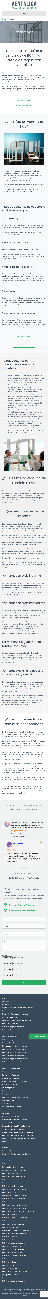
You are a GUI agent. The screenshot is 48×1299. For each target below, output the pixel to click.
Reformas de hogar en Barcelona (14, 1205)
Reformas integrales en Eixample (14, 1052)
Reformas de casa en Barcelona (13, 1199)
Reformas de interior (9, 1237)
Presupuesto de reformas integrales (15, 1046)
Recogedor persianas (9, 1094)
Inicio (4, 19)
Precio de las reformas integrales (14, 1043)
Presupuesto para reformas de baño (15, 1170)
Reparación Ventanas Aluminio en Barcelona (18, 1008)
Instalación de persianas (10, 1078)
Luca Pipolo (18, 843)
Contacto (5, 1001)
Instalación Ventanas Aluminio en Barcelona (17, 1132)
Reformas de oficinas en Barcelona (14, 1218)
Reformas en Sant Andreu (11, 1259)
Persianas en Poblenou (10, 1075)
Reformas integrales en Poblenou (14, 1055)
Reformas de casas (9, 1192)
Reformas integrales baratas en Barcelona (17, 1062)
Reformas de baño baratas (11, 1173)
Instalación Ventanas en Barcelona (14, 1120)
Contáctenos (39, 1036)
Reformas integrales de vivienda (13, 1040)
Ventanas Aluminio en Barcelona (13, 1129)
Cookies (34, 1294)
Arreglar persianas (8, 1100)
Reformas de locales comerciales (14, 1208)
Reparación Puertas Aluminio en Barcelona (17, 1020)
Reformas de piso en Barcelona (13, 1224)
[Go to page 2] (22, 867)
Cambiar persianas (9, 1103)
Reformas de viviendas (10, 1227)
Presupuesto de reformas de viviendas (15, 1230)
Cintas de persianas (9, 1088)
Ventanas (5, 1004)
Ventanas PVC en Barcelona (12, 1123)
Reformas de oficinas (9, 1214)
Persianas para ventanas (11, 1069)
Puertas (5, 1148)
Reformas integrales (9, 1036)
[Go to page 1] (20, 867)
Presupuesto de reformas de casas (14, 1195)
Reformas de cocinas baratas (12, 1186)
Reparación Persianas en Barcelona (15, 1014)
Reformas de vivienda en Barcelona (14, 1233)
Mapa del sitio (7, 1030)
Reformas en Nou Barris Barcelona (14, 1252)
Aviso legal (24, 1296)
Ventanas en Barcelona (10, 1116)
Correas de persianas (10, 1091)
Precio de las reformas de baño (13, 1167)
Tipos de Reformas (9, 1161)
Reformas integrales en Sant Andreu (15, 1059)
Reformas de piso (8, 1221)
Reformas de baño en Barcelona (13, 1176)
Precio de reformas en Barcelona (14, 1278)
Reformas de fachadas (10, 1268)
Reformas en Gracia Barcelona (13, 1249)
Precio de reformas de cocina (12, 1183)
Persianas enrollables (9, 1084)
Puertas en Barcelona (10, 1017)
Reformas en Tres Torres (11, 1265)
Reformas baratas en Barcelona (13, 1243)
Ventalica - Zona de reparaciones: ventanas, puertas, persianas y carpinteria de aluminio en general (27, 825)
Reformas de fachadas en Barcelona (15, 1271)
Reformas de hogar (9, 1202)
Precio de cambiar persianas (12, 1107)
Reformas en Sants (9, 1262)
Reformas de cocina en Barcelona (14, 1189)
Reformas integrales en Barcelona (14, 1027)
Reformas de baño (8, 1164)
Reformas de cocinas (9, 1180)
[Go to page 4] (25, 867)
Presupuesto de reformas (11, 1275)
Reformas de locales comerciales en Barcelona (18, 1211)
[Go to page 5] (27, 867)
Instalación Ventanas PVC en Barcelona (16, 1126)
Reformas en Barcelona (10, 1023)
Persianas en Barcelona (10, 1011)
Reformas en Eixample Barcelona (14, 1246)
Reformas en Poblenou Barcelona (14, 1256)
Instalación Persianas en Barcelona (14, 1081)
